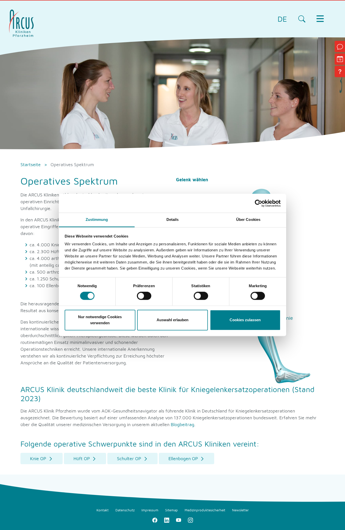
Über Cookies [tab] (248, 219)
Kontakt (102, 510)
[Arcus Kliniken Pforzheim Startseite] (21, 22)
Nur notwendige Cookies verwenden (100, 320)
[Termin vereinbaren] (340, 59)
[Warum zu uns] (340, 71)
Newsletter (240, 510)
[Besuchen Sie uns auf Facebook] (155, 519)
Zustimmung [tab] (97, 219)
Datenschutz (125, 510)
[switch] (144, 296)
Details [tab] (172, 219)
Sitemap (171, 510)
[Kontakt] (340, 46)
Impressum (149, 510)
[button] (41, 458)
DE (282, 18)
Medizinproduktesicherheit (205, 510)
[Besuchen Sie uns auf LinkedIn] (167, 519)
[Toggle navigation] (320, 18)
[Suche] (302, 19)
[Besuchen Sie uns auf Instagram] (190, 519)
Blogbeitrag (182, 424)
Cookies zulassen (245, 320)
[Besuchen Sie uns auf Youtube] (178, 519)
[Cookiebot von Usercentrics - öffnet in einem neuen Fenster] (258, 203)
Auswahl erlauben (172, 320)
